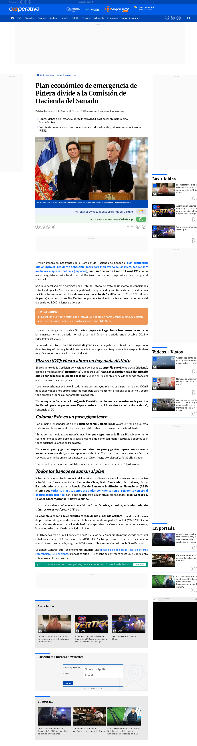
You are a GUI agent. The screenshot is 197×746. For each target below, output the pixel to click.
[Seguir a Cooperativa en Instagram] (29, 2)
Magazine (29, 18)
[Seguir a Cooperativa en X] (25, 2)
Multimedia (98, 18)
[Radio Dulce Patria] (72, 9)
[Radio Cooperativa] (117, 9)
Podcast (86, 18)
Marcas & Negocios (130, 18)
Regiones (54, 18)
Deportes (42, 18)
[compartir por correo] (138, 227)
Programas (112, 18)
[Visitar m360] (173, 20)
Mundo (65, 18)
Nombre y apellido (71, 667)
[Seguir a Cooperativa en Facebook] (21, 2)
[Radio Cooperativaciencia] (92, 9)
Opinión (75, 18)
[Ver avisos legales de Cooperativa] (167, 20)
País (19, 18)
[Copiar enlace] (144, 227)
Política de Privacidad (93, 688)
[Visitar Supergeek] (178, 20)
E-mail (66, 673)
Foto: (40, 139)
